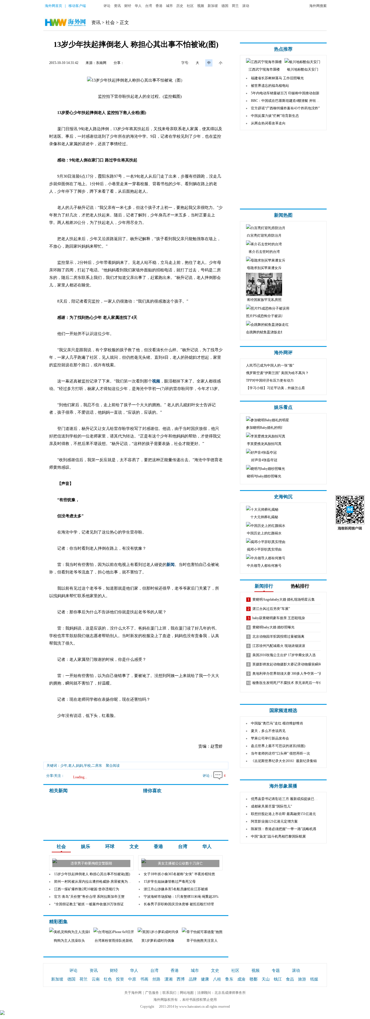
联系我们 (169, 993)
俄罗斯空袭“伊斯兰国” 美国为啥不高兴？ (277, 373)
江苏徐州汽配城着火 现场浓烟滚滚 (278, 646)
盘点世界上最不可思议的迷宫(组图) (278, 746)
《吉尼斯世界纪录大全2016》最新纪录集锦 (284, 761)
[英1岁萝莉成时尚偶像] (168, 932)
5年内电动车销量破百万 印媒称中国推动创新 (285, 93)
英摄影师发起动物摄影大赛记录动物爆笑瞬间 (287, 664)
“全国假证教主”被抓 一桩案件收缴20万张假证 (89, 904)
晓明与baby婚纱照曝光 (264, 476)
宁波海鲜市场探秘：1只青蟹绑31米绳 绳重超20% (181, 897)
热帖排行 (300, 586)
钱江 (278, 979)
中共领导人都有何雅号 (264, 566)
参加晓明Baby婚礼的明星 (265, 428)
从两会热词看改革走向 (268, 123)
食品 (290, 979)
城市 (169, 6)
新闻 (170, 564)
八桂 (217, 979)
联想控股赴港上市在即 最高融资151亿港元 (283, 814)
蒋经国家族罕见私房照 (264, 300)
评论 (106, 6)
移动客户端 (77, 6)
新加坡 (213, 6)
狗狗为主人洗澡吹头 (69, 941)
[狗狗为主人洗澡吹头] (85, 932)
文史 (134, 846)
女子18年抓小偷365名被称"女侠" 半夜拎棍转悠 (179, 874)
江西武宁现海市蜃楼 (264, 69)
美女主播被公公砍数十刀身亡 (180, 863)
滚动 (245, 6)
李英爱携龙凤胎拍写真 (264, 444)
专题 (276, 970)
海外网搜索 (318, 6)
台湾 (148, 6)
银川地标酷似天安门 (302, 69)
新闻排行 (264, 586)
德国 (224, 6)
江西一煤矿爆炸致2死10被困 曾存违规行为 (86, 889)
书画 (144, 979)
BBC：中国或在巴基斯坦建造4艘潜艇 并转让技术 (288, 101)
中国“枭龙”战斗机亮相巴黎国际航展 (278, 836)
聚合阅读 (113, 766)
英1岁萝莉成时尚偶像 (157, 941)
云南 (96, 979)
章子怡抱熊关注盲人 (202, 941)
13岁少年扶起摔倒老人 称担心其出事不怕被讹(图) (92, 874)
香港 (159, 6)
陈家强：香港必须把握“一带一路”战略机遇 (283, 829)
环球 (109, 846)
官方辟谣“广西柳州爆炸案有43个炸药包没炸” (285, 108)
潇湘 (168, 979)
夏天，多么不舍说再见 (268, 731)
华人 (138, 6)
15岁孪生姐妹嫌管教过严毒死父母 (170, 882)
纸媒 (314, 979)
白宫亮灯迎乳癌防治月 (264, 235)
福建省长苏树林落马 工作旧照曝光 (277, 78)
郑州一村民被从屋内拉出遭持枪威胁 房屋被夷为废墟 (94, 882)
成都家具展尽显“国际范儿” (271, 806)
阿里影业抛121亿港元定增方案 (274, 821)
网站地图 (187, 993)
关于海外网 (133, 993)
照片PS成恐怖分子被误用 (265, 316)
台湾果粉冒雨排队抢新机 (114, 941)
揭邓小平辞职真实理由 (264, 549)
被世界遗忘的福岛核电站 (270, 86)
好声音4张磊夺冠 (264, 460)
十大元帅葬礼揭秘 (264, 517)
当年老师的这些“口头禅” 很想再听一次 (280, 753)
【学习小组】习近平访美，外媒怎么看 (275, 388)
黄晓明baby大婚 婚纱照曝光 (273, 627)
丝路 (156, 979)
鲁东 (229, 979)
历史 (179, 6)
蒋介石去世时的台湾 (264, 252)
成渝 (241, 979)
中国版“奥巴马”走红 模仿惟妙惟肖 (277, 723)
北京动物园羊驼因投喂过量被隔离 (278, 636)
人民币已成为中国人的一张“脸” (270, 365)
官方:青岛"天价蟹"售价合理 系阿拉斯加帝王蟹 (89, 897)
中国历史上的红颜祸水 (264, 533)
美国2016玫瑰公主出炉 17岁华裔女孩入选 (284, 655)
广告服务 (152, 993)
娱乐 (85, 846)
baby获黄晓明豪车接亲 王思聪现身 (278, 618)
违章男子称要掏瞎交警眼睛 (91, 863)
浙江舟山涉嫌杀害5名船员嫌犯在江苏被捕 (176, 889)
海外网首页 (53, 6)
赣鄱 (253, 979)
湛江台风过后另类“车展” (271, 609)
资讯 (117, 6)
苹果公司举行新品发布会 (270, 738)
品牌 (193, 979)
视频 (200, 6)
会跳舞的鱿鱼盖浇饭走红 (265, 332)
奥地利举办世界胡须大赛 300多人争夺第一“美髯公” (291, 674)
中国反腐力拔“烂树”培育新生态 (275, 116)
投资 (120, 979)
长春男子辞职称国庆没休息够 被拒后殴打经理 (179, 904)
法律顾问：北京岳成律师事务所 (221, 993)
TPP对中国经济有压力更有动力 (270, 380)
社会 (110, 22)
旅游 (302, 979)
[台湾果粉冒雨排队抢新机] (129, 932)
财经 (127, 6)
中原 (132, 979)
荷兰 (235, 6)
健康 (205, 979)
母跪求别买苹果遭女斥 (264, 268)
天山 (266, 979)
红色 (108, 979)
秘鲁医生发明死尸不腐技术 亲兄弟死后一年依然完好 (292, 683)
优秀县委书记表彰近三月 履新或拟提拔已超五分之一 (291, 799)
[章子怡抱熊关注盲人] (220, 932)
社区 (190, 6)
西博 (181, 979)
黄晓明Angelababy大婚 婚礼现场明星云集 (283, 599)
